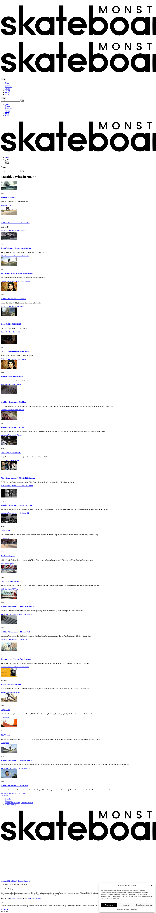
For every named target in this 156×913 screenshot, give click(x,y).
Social (7, 94)
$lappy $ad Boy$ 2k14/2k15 (11, 324)
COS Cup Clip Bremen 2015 (11, 453)
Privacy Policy (15, 898)
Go (23, 100)
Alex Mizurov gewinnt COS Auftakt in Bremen (18, 478)
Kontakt (8, 799)
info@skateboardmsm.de (21, 881)
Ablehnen (126, 905)
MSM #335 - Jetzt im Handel (11, 684)
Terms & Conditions (34, 898)
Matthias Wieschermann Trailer (12, 427)
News (7, 83)
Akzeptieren (109, 905)
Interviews (8, 87)
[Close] (2, 902)
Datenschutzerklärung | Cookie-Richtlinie (19, 803)
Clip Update (5, 530)
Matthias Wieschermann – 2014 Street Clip (16, 505)
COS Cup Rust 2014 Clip (10, 581)
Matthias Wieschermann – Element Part (15, 632)
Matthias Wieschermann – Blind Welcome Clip (17, 606)
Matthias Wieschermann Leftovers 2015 (15, 223)
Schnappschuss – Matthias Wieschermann (16, 659)
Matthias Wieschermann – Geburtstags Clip (16, 760)
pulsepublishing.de (7, 881)
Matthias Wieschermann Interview (13, 299)
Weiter (5, 795)
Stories (7, 85)
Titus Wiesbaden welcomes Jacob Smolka (16, 248)
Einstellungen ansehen (144, 905)
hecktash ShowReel (8, 197)
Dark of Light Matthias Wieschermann (15, 351)
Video (7, 92)
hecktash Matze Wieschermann (12, 377)
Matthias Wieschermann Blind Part (13, 402)
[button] (152, 885)
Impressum (134, 909)
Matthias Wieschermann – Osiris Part (14, 786)
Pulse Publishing (10, 805)
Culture (7, 89)
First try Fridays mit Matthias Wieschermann (17, 273)
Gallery (7, 91)
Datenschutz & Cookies (123, 909)
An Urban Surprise (8, 556)
